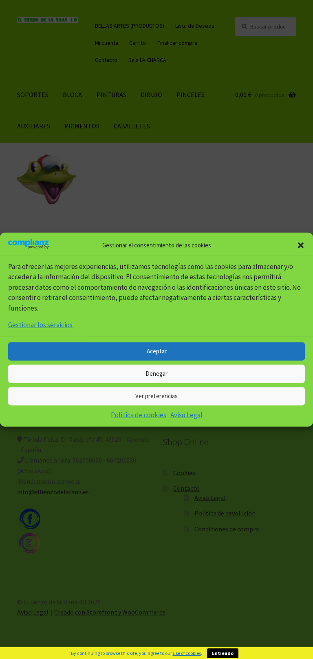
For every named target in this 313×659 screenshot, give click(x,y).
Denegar (156, 373)
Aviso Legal (186, 414)
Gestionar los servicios (40, 324)
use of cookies (187, 653)
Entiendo (223, 653)
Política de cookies (138, 414)
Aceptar (157, 351)
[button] (301, 245)
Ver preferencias (156, 396)
